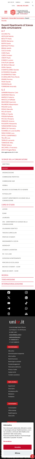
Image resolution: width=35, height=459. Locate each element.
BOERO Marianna (7, 41)
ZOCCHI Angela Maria (8, 150)
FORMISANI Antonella (8, 86)
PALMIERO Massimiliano (9, 104)
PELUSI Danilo (6, 111)
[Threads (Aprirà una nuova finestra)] (8, 313)
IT (32, 2)
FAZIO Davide (6, 81)
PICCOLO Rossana (7, 119)
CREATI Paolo (6, 58)
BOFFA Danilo (6, 43)
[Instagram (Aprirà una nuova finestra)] (26, 292)
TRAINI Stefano (6, 145)
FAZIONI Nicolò (6, 84)
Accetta (18, 447)
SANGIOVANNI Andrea (8, 126)
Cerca (13, 5)
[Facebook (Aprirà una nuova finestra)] (8, 292)
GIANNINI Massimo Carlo (9, 92)
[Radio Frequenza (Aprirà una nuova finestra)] (26, 313)
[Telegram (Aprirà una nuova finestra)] (8, 308)
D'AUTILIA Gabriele (7, 62)
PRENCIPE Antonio (7, 121)
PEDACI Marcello (7, 109)
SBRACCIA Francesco (8, 128)
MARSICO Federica (7, 97)
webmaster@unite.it (14, 337)
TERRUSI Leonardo (7, 140)
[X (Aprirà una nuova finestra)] (8, 297)
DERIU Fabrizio (6, 67)
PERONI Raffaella (7, 116)
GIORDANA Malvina (8, 95)
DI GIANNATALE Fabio (8, 74)
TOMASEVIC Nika (7, 142)
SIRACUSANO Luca (7, 133)
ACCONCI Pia (5, 34)
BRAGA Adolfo (6, 48)
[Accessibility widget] (32, 456)
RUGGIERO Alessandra (9, 123)
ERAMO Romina (6, 79)
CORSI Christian (6, 55)
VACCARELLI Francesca (9, 147)
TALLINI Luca (5, 138)
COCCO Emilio (6, 50)
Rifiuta (17, 453)
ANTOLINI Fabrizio (7, 36)
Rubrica (18, 2)
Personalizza (7, 441)
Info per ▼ (11, 2)
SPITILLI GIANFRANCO (8, 135)
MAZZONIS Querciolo (8, 102)
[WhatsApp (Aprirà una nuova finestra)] (26, 308)
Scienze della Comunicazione (16, 18)
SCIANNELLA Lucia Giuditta (10, 131)
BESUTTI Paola (6, 38)
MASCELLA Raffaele (8, 99)
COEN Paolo (5, 53)
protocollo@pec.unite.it (15, 335)
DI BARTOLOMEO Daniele (10, 70)
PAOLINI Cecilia (6, 107)
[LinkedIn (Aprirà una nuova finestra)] (26, 297)
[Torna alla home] (20, 12)
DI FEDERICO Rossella (8, 72)
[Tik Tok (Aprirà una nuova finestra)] (26, 303)
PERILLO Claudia (7, 114)
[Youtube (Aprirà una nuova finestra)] (8, 303)
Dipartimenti (5, 18)
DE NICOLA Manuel (7, 65)
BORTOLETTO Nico (7, 46)
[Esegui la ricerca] (33, 6)
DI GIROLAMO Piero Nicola (10, 77)
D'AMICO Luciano (7, 60)
